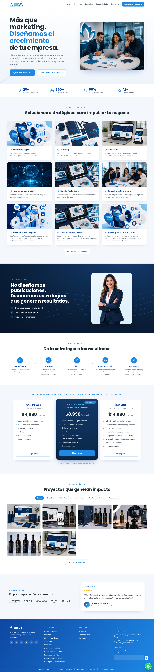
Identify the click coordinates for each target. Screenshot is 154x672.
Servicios (89, 4)
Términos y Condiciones (86, 669)
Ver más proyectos (77, 562)
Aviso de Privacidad (45, 669)
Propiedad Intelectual (108, 669)
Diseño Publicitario (51, 638)
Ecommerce (48, 645)
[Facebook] (11, 642)
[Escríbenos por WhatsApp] (148, 666)
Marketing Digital (50, 631)
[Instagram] (16, 642)
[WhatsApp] (36, 642)
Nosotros (78, 4)
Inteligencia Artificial (52, 648)
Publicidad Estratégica (52, 655)
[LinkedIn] (21, 642)
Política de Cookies (65, 669)
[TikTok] (31, 642)
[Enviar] (146, 658)
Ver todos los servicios (77, 251)
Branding (47, 635)
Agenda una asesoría (133, 4)
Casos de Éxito (102, 4)
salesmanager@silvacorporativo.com (129, 636)
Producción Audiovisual (53, 658)
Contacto (115, 4)
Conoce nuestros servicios (52, 72)
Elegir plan (33, 453)
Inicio (69, 4)
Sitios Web (48, 641)
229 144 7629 (121, 631)
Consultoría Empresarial (53, 652)
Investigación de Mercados (54, 662)
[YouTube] (26, 642)
